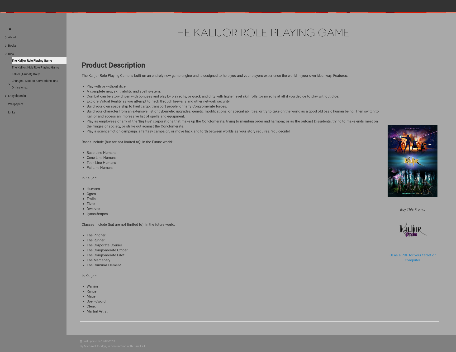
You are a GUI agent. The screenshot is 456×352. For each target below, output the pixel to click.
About (12, 37)
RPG (11, 54)
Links (11, 112)
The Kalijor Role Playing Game (32, 60)
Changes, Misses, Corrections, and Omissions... (35, 84)
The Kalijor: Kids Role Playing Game (35, 67)
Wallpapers (15, 104)
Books (12, 45)
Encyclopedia (17, 96)
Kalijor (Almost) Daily (26, 74)
